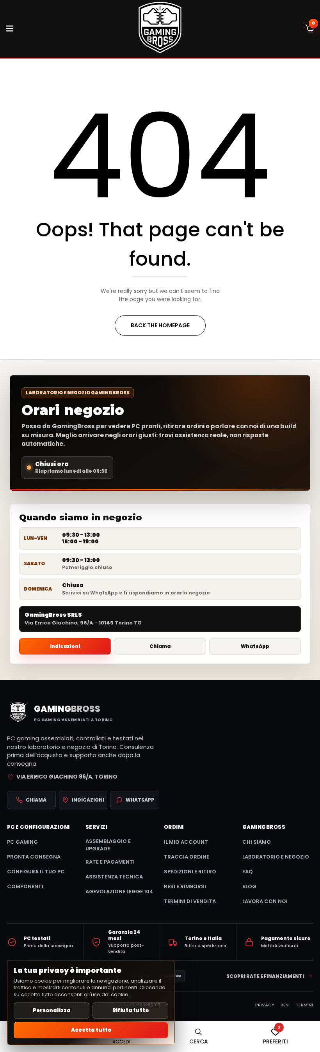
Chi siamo (256, 842)
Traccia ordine (186, 856)
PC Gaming (22, 842)
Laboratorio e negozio (275, 856)
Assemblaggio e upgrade (108, 845)
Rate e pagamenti (110, 862)
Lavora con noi (265, 901)
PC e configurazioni (38, 827)
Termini (304, 1005)
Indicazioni (65, 646)
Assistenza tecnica (114, 876)
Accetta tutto (91, 1030)
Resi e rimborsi (185, 886)
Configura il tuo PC (36, 871)
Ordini (174, 827)
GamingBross (263, 827)
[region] (91, 1002)
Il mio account (186, 842)
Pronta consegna (33, 856)
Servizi (96, 827)
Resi (285, 1005)
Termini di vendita (190, 901)
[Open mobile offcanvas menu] (10, 29)
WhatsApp (255, 646)
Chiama (160, 646)
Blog (249, 886)
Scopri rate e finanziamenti (265, 976)
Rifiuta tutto (130, 1010)
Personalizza (52, 1010)
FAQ (247, 871)
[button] (309, 29)
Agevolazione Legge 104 (119, 891)
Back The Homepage (160, 325)
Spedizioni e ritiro (190, 871)
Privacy (264, 1005)
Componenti (25, 886)
